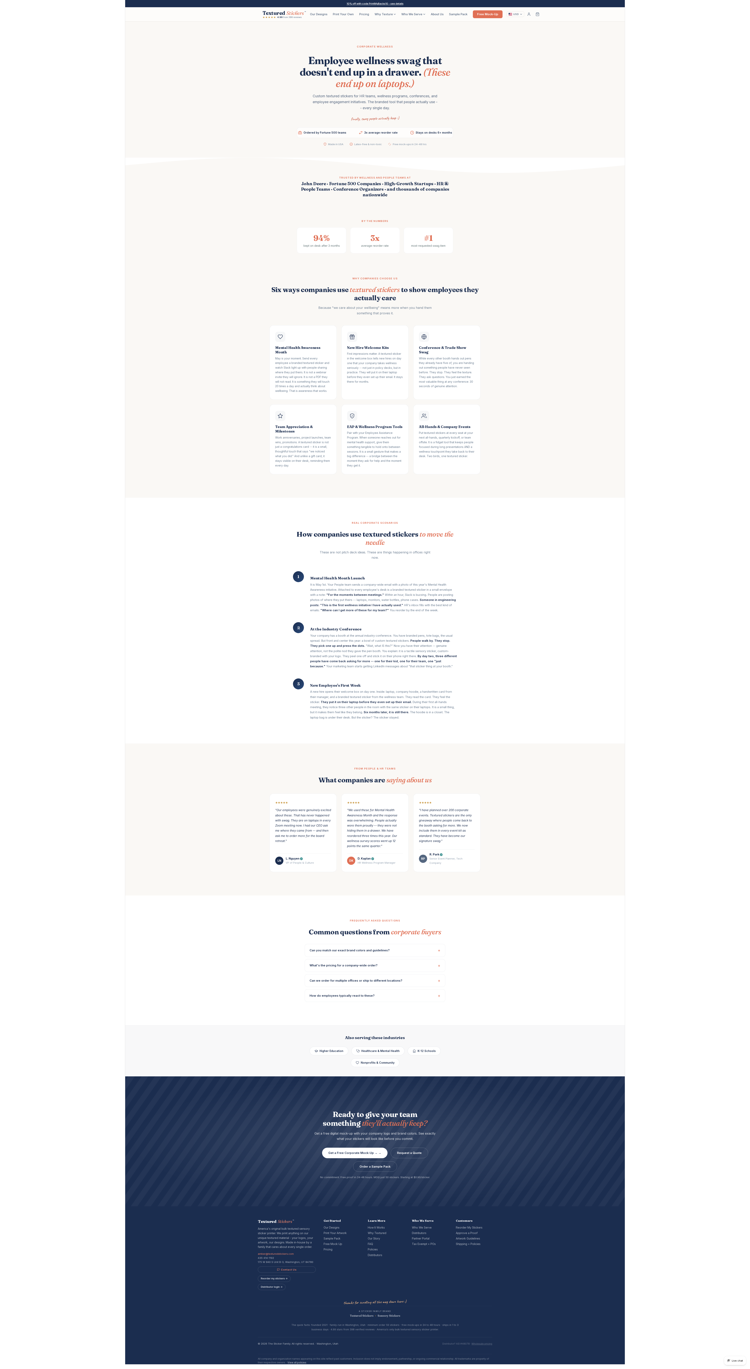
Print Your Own (343, 14)
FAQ (370, 1244)
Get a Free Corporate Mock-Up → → (354, 1153)
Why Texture (384, 14)
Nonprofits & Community (378, 1062)
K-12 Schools (427, 1051)
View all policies (297, 1362)
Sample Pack (458, 14)
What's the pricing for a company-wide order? (344, 965)
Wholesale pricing (481, 1343)
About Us (437, 14)
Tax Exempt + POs (424, 1244)
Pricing (364, 14)
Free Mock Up (333, 1244)
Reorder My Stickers (469, 1227)
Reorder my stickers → (274, 1278)
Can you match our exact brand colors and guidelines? (350, 950)
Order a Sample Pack (375, 1166)
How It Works (376, 1227)
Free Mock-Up (487, 14)
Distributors (375, 1255)
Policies (373, 1249)
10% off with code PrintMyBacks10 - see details (375, 3)
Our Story (374, 1238)
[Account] (529, 14)
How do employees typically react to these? (342, 995)
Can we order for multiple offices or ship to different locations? (356, 980)
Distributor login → (272, 1286)
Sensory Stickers (389, 1315)
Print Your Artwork (335, 1233)
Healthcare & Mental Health (380, 1051)
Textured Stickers (361, 1315)
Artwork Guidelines (468, 1238)
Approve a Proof (467, 1233)
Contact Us (289, 1269)
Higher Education (331, 1051)
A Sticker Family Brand (375, 1311)
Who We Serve (411, 14)
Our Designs (318, 14)
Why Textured (377, 1233)
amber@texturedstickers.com (276, 1253)
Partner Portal (420, 1238)
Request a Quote (409, 1153)
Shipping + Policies (468, 1244)
